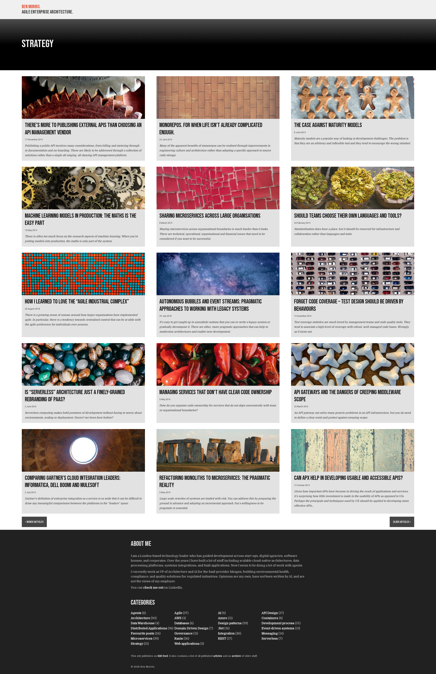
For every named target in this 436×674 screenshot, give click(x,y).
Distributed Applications (149, 628)
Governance (183, 633)
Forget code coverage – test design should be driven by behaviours (348, 305)
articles (217, 656)
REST (222, 638)
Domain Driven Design (191, 628)
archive (236, 656)
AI (219, 613)
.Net (221, 628)
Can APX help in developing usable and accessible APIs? (348, 478)
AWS (177, 618)
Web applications (187, 643)
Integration (226, 633)
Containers (270, 618)
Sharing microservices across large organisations (209, 216)
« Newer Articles (34, 522)
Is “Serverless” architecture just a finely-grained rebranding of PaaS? (75, 396)
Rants (178, 638)
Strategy (137, 643)
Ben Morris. (31, 7)
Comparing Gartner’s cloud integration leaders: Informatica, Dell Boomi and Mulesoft (72, 481)
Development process (278, 623)
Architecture (140, 618)
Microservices (141, 638)
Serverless (270, 638)
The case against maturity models (328, 125)
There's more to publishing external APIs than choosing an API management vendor (83, 129)
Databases (181, 623)
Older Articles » (402, 522)
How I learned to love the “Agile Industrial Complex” (77, 301)
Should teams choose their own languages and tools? (348, 216)
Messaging (270, 633)
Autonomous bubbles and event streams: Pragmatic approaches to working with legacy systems (210, 305)
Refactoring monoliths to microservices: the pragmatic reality (214, 481)
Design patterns (230, 623)
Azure (222, 618)
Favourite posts (142, 633)
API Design (270, 613)
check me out (153, 587)
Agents (136, 613)
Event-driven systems (278, 628)
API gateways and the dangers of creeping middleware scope (347, 396)
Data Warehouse (143, 623)
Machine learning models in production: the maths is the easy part (80, 219)
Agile (178, 613)
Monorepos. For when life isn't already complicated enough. (210, 129)
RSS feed (163, 656)
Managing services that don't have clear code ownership (215, 392)
